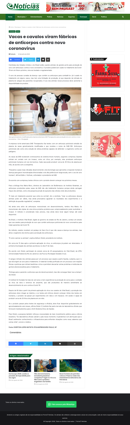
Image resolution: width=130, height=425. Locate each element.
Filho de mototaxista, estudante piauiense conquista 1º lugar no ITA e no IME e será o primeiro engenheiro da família (45, 378)
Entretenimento (36, 17)
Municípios (21, 17)
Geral (94, 17)
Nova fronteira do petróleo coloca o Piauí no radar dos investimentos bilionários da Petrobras (70, 377)
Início (12, 27)
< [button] (92, 74)
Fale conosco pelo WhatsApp (63, 404)
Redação (12, 54)
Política (104, 17)
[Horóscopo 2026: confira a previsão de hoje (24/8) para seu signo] (20, 365)
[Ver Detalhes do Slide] (105, 109)
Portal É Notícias (81, 421)
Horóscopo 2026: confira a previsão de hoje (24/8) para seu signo (19, 376)
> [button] (118, 74)
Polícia (49, 17)
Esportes (71, 17)
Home (10, 17)
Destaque (83, 17)
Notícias (60, 17)
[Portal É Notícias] (23, 6)
